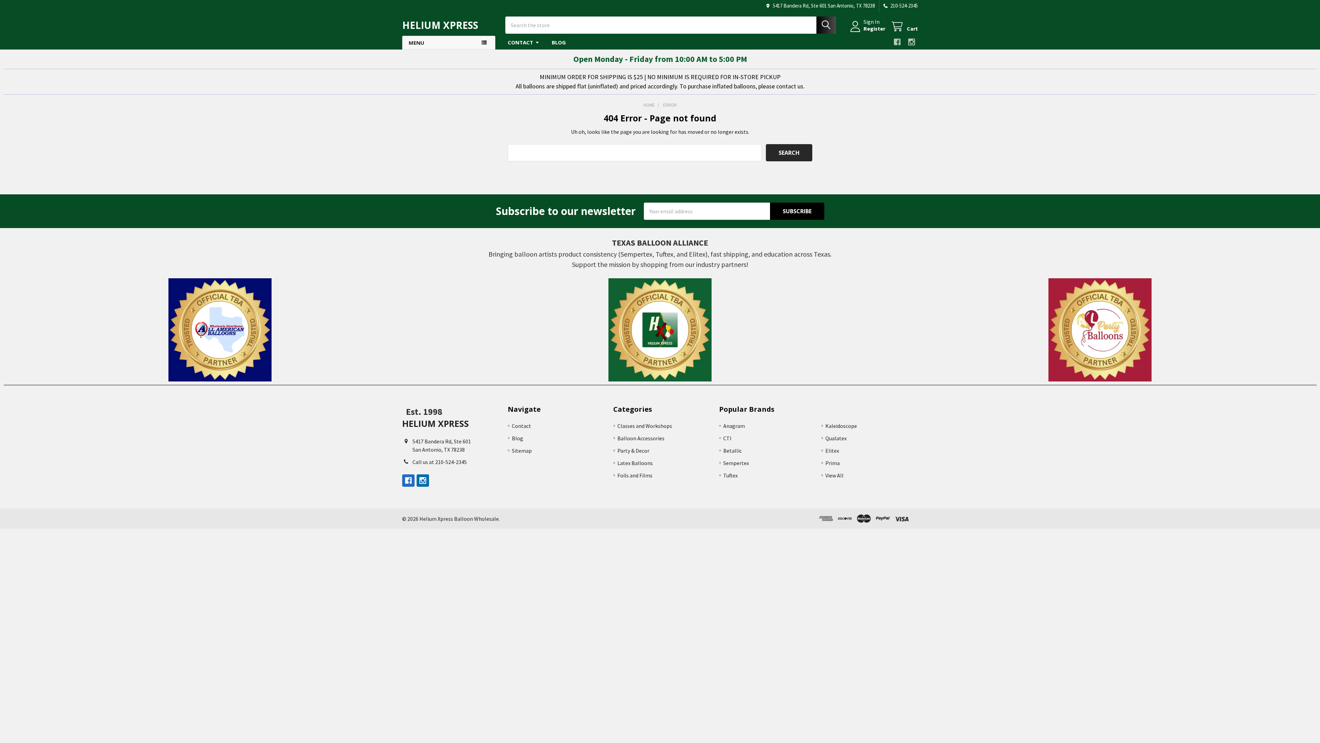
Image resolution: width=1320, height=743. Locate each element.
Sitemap (522, 450)
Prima (832, 463)
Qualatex (836, 438)
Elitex (832, 450)
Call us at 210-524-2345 (439, 462)
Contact (520, 42)
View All (834, 475)
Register (874, 28)
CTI (727, 438)
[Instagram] (911, 42)
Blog (559, 42)
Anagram (734, 425)
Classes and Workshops (644, 425)
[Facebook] (897, 42)
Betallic (732, 450)
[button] (220, 329)
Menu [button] (416, 42)
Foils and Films (634, 475)
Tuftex (730, 475)
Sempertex (736, 463)
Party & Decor (633, 450)
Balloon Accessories (640, 438)
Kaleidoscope (841, 425)
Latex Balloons (635, 463)
